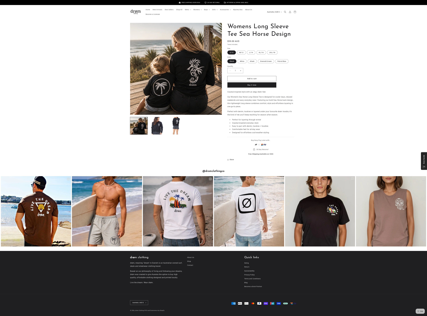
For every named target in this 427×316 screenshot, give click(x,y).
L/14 (251, 52)
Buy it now (252, 85)
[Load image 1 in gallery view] (139, 125)
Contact (190, 265)
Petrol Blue (281, 61)
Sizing (246, 263)
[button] (188, 9)
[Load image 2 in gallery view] (157, 125)
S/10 (232, 52)
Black (232, 61)
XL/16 (261, 52)
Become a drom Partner (253, 286)
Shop (189, 261)
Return (246, 267)
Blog (246, 282)
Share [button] (232, 159)
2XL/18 (272, 52)
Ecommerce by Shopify (157, 310)
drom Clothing (139, 310)
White (242, 61)
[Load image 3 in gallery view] (176, 125)
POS (145, 310)
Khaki (252, 61)
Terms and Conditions (252, 279)
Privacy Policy (249, 275)
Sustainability (249, 271)
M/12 (241, 52)
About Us (190, 257)
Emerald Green (266, 61)
